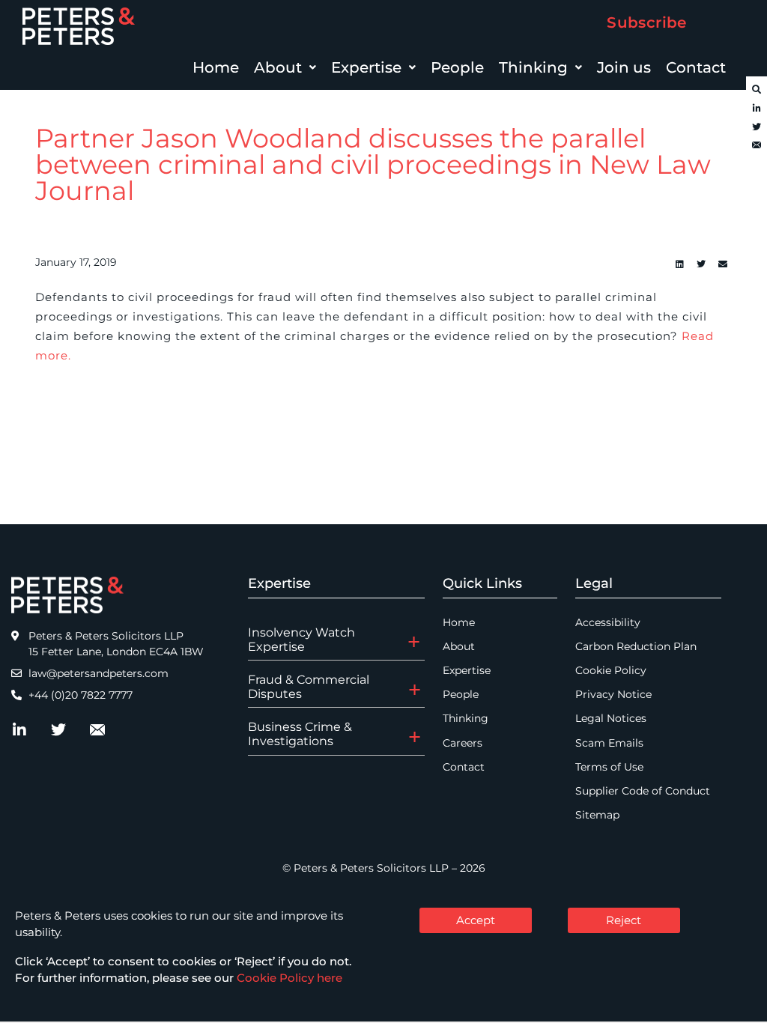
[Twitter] (756, 127)
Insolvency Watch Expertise (301, 639)
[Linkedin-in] (756, 108)
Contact (696, 67)
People (457, 67)
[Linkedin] (679, 264)
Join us (624, 67)
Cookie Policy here (289, 978)
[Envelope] (756, 146)
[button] (285, 67)
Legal (594, 583)
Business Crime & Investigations (300, 734)
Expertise (366, 67)
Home (215, 67)
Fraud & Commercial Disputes (308, 687)
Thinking (533, 67)
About (278, 67)
